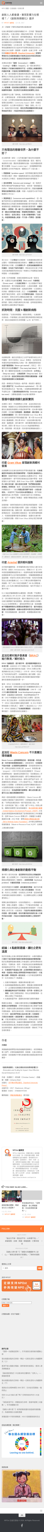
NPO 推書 (5, 8)
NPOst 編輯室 (9, 23)
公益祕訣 (13, 8)
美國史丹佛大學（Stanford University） (20, 53)
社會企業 (21, 8)
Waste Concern (19, 752)
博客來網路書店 (16, 1095)
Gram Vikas (14, 462)
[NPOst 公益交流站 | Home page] (8, 3)
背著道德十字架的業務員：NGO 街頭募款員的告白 (21, 1417)
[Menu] (41, 3)
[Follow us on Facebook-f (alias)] (41, 1228)
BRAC (33, 655)
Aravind (12, 562)
